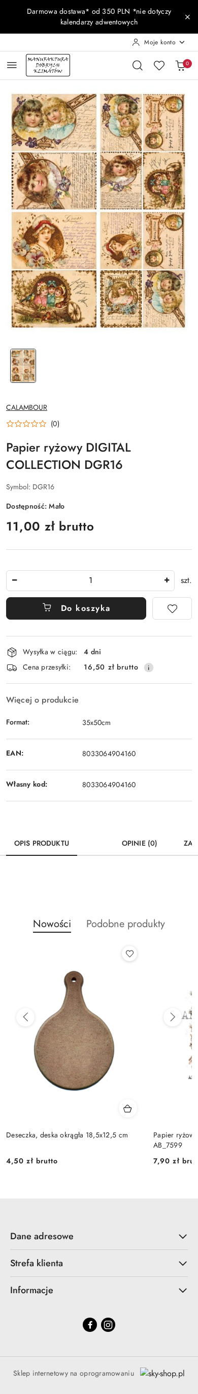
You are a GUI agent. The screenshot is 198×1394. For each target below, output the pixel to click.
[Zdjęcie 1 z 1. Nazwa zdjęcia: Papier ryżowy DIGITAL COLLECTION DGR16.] (23, 366)
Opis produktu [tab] (41, 843)
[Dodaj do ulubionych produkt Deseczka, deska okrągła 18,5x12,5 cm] (129, 953)
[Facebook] (90, 1325)
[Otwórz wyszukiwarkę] (137, 65)
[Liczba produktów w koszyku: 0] (180, 65)
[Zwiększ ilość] (166, 581)
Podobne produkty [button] (125, 923)
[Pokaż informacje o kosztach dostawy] (148, 667)
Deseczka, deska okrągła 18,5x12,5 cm (67, 1135)
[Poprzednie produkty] (25, 1017)
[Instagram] (108, 1325)
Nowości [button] (52, 923)
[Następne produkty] (172, 1017)
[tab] (95, 839)
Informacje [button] (31, 1290)
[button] (32, 424)
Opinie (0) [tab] (139, 843)
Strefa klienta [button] (36, 1263)
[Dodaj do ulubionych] (172, 608)
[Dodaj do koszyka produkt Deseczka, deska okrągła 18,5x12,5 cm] (128, 1108)
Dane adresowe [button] (42, 1236)
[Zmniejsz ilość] (14, 581)
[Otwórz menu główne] (12, 65)
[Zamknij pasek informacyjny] (187, 16)
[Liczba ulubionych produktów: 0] (158, 65)
